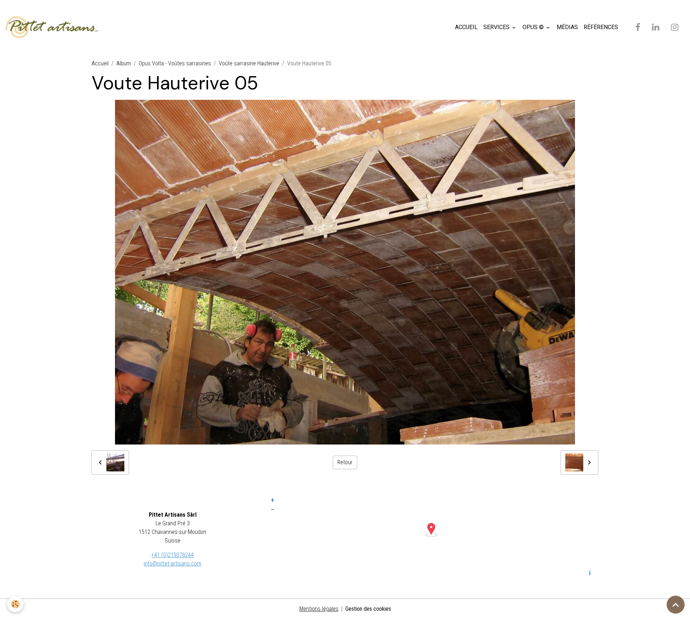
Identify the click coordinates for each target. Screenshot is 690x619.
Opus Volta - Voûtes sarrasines (175, 63)
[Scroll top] (676, 605)
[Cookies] (15, 604)
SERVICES (497, 27)
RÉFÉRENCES (601, 27)
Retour (345, 462)
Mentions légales (319, 608)
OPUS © (534, 27)
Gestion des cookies (368, 608)
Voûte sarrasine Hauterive (249, 63)
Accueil (100, 63)
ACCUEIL (466, 27)
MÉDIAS (567, 27)
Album (123, 63)
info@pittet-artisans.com (172, 563)
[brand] (53, 27)
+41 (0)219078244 (172, 554)
